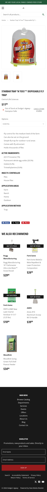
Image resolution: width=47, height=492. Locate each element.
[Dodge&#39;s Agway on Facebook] (39, 482)
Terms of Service (29, 478)
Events (23, 409)
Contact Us (23, 425)
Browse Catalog (23, 399)
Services (23, 406)
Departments (23, 402)
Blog (23, 422)
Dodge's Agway (12, 488)
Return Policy (15, 478)
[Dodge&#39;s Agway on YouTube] (43, 482)
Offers (23, 412)
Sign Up (24, 468)
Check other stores (39, 110)
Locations (24, 415)
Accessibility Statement (20, 475)
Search (7, 475)
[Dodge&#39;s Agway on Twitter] (36, 482)
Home (4, 20)
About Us (23, 419)
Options (5, 119)
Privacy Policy (36, 475)
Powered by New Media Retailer (32, 488)
